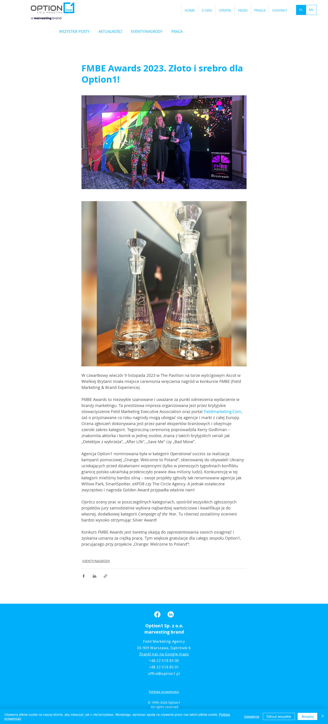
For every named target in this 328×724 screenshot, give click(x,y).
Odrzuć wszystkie (279, 716)
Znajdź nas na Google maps (164, 654)
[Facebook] (157, 614)
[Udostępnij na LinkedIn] (94, 576)
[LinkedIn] (171, 614)
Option (153, 626)
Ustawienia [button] (251, 716)
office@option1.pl (164, 673)
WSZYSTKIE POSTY (74, 31)
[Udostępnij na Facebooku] (83, 576)
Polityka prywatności (164, 692)
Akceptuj (307, 716)
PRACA (177, 31)
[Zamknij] (322, 716)
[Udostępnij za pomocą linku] (105, 576)
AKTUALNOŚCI (110, 31)
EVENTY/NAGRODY (146, 31)
